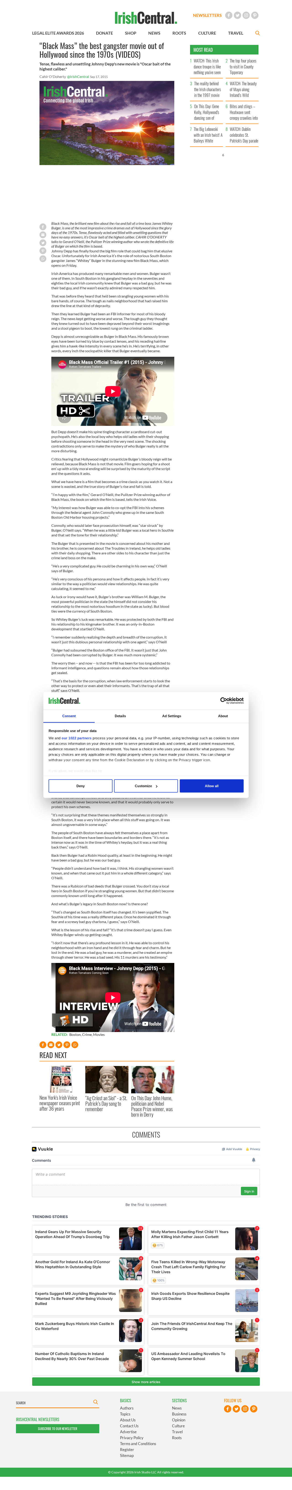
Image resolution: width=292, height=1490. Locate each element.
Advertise (128, 1431)
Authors (126, 1408)
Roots (177, 1437)
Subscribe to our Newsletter (57, 1428)
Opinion (178, 1420)
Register (127, 1449)
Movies (99, 1034)
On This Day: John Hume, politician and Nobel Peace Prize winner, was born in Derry (152, 1106)
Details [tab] (120, 716)
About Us (128, 1420)
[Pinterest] (254, 15)
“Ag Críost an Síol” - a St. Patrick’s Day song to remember (106, 1103)
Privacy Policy (131, 1437)
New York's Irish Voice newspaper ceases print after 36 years (59, 1103)
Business (179, 1414)
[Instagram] (246, 15)
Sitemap (127, 1455)
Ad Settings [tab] (171, 716)
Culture (178, 1425)
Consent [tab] (69, 716)
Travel (177, 1431)
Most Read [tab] (203, 49)
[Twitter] (237, 15)
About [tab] (223, 716)
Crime (87, 1034)
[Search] (257, 33)
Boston (75, 1034)
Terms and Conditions (138, 1443)
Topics (125, 1414)
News (177, 1408)
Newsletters (207, 15)
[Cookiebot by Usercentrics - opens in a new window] (224, 700)
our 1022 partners (77, 738)
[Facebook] (228, 15)
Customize (143, 786)
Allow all (212, 786)
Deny (80, 786)
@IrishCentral (78, 76)
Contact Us (129, 1425)
